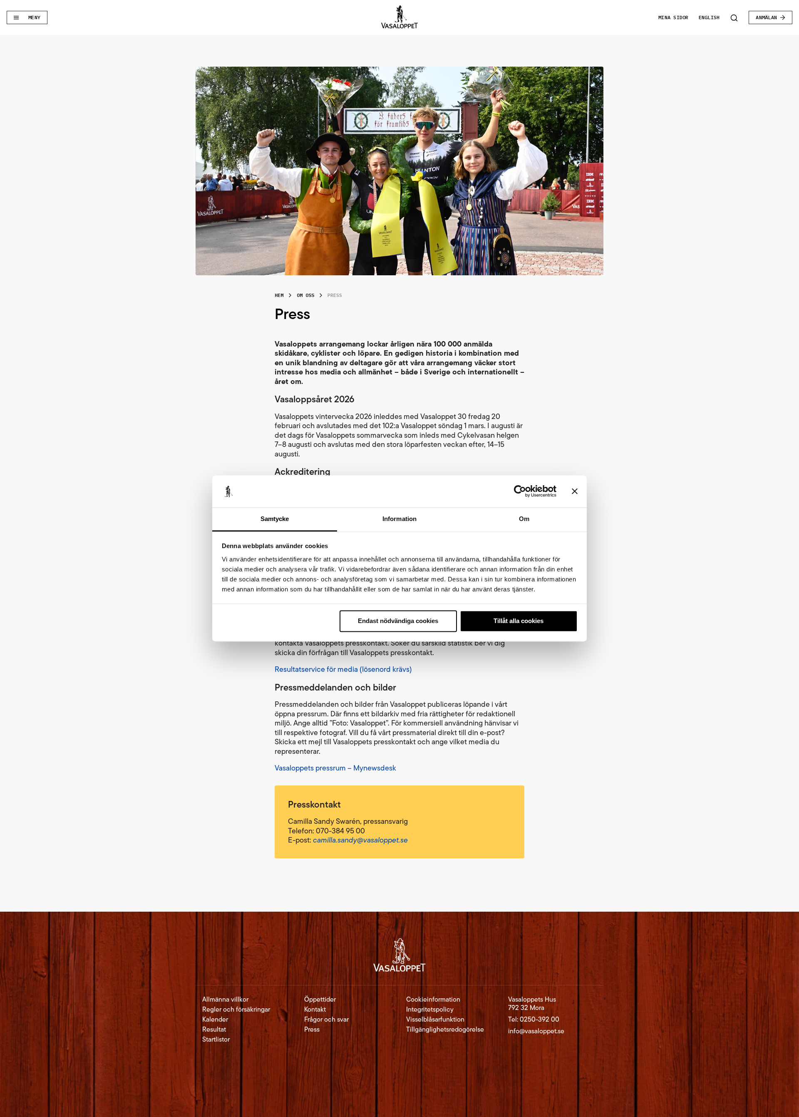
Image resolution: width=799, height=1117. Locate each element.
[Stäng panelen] (575, 491)
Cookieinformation (433, 999)
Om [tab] (524, 518)
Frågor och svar (326, 1019)
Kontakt (315, 1009)
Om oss (305, 295)
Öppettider (320, 999)
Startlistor (216, 1039)
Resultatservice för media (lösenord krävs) (343, 669)
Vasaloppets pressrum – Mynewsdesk (335, 768)
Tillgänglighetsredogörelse (445, 1029)
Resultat (214, 1029)
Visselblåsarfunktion (435, 1019)
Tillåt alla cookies (518, 621)
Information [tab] (399, 518)
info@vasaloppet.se (536, 1031)
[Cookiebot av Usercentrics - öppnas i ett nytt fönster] (520, 491)
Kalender (215, 1019)
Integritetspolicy (430, 1009)
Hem (279, 295)
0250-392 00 (539, 1019)
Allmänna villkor (225, 999)
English (709, 17)
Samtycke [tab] (275, 518)
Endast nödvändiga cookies (398, 621)
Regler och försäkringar (236, 1009)
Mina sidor (673, 17)
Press (312, 1029)
